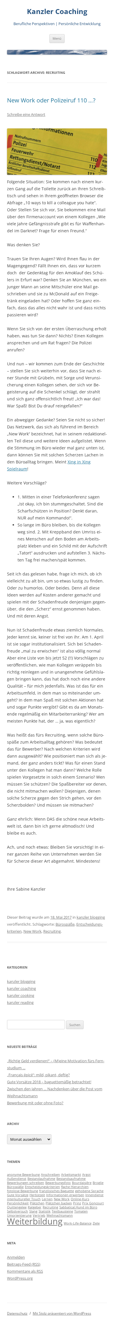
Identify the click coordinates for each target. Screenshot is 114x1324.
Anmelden (16, 1257)
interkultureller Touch (24, 1199)
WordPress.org (20, 1278)
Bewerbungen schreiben (25, 1183)
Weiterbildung (35, 1221)
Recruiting (52, 931)
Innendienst (94, 1195)
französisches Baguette (56, 1191)
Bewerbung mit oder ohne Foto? (35, 1102)
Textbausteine (62, 1211)
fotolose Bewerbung (22, 1191)
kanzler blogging (91, 917)
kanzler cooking (20, 995)
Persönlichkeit (18, 1203)
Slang (33, 1211)
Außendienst (16, 1179)
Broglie (98, 1183)
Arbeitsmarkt (71, 1175)
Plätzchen (37, 1203)
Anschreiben (50, 1175)
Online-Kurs (80, 1199)
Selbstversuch (17, 1211)
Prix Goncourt (93, 1203)
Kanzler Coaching (57, 11)
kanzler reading (20, 1002)
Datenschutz (17, 1313)
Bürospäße (65, 924)
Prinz (77, 1203)
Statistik (45, 1211)
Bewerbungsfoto (58, 1183)
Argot (86, 1175)
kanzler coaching (21, 988)
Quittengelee (17, 1207)
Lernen (47, 1199)
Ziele (96, 1223)
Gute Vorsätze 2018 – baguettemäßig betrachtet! (49, 1081)
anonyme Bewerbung (23, 1175)
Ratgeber (35, 1207)
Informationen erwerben (65, 1195)
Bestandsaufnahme (71, 1179)
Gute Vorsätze (17, 1195)
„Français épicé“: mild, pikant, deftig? (38, 1074)
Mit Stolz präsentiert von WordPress (62, 1313)
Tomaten (81, 1211)
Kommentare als (25, 1271)
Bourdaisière (81, 1183)
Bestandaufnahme (41, 1179)
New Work (32, 931)
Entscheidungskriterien (42, 1187)
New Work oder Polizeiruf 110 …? (51, 100)
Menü (57, 38)
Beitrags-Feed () (23, 1264)
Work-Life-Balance (77, 1223)
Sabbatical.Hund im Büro (78, 1207)
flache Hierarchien (75, 1187)
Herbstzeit (37, 1195)
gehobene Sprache (89, 1191)
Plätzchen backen (59, 1203)
